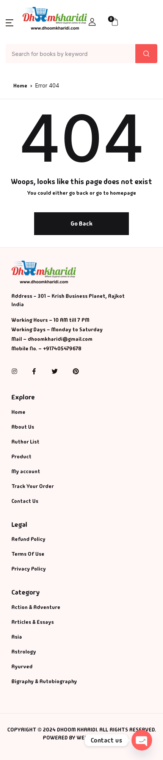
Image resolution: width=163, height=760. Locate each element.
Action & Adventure (35, 607)
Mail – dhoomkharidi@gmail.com (51, 338)
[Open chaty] (142, 740)
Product (21, 456)
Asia (16, 636)
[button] (9, 22)
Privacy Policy (28, 568)
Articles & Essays (32, 621)
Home (20, 85)
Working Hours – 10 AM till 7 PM (50, 319)
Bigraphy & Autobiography (44, 681)
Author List (25, 441)
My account (25, 471)
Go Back (81, 223)
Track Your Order (32, 486)
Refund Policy (28, 539)
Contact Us (24, 501)
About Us (22, 426)
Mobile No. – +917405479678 (46, 348)
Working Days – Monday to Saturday (57, 329)
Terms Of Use (27, 553)
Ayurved (22, 666)
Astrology (23, 651)
